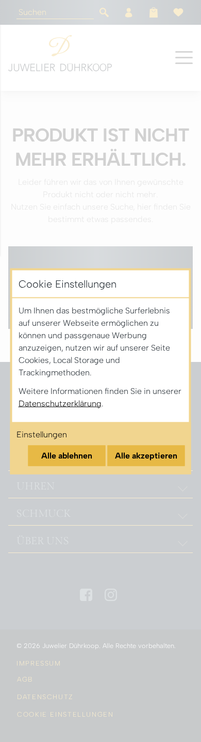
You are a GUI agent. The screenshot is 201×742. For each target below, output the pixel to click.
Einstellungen (41, 434)
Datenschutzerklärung (60, 403)
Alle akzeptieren (146, 455)
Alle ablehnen (66, 455)
